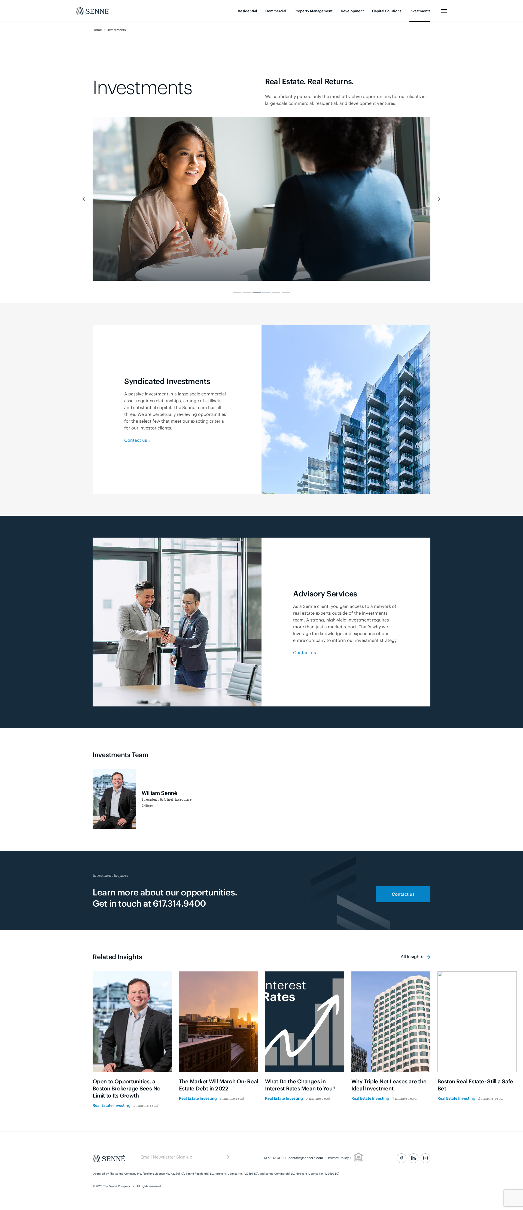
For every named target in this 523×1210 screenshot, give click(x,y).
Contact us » (137, 440)
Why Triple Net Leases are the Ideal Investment (389, 1085)
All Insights (412, 956)
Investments (419, 10)
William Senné (159, 792)
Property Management (313, 10)
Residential (247, 10)
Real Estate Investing (111, 1105)
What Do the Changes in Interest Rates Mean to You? (300, 1085)
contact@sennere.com (305, 1158)
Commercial (275, 10)
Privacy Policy (338, 1158)
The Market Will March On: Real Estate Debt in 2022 (218, 1085)
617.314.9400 (274, 1158)
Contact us (304, 652)
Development (352, 10)
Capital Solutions (386, 10)
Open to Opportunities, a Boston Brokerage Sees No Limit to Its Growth (126, 1088)
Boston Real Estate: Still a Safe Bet (475, 1085)
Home (98, 30)
